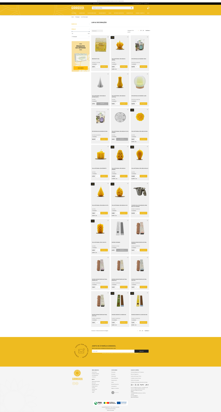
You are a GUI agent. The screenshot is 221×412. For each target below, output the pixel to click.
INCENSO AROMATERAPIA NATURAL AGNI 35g (139, 243)
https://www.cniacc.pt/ (134, 397)
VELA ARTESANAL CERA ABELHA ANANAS (118, 169)
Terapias (93, 390)
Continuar (147, 30)
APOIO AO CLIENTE (96, 3)
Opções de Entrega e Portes (136, 376)
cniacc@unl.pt (135, 395)
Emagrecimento (102, 13)
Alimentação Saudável (96, 381)
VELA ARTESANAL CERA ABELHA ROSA (139, 131)
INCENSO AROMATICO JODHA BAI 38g (139, 314)
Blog (148, 13)
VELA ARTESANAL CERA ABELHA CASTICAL (118, 96)
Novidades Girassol (95, 384)
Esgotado (102, 103)
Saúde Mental (94, 389)
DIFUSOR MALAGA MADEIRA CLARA (138, 95)
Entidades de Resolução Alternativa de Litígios (139, 382)
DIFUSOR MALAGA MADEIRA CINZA (138, 58)
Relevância (94, 30)
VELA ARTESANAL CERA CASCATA (99, 242)
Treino (93, 392)
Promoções (113, 372)
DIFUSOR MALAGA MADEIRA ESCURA (99, 131)
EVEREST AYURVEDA (135, 209)
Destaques (74, 13)
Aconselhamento (95, 375)
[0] (148, 7)
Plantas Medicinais (92, 13)
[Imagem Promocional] (81, 56)
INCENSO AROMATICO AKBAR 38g (119, 314)
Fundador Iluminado (95, 373)
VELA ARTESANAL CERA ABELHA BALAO (139, 168)
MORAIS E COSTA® (96, 62)
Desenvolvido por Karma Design (110, 408)
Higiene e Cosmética (140, 13)
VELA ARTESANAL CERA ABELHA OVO (120, 205)
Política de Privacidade (135, 380)
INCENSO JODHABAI (116, 242)
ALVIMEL (113, 62)
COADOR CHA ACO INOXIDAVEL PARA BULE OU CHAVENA (139, 206)
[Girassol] (78, 7)
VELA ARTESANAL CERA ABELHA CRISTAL (118, 59)
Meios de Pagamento (134, 374)
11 (143, 30)
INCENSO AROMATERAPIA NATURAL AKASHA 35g (99, 280)
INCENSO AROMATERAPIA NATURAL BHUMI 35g (119, 280)
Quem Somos (94, 372)
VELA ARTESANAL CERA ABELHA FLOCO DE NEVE (120, 132)
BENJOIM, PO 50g (95, 58)
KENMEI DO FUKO (115, 246)
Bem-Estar (94, 382)
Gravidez (93, 387)
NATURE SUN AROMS (135, 62)
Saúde (110, 13)
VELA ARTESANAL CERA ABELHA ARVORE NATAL (99, 96)
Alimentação (82, 13)
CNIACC (132, 391)
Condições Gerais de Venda (136, 378)
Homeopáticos (129, 13)
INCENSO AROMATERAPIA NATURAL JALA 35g (139, 280)
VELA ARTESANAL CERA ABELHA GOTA (100, 205)
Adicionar (103, 66)
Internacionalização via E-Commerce (137, 372)
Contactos (94, 376)
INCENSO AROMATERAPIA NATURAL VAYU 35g (99, 315)
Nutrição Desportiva (119, 13)
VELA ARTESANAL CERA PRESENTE (99, 168)
